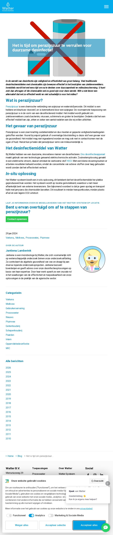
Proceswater (32, 237)
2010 (8, 438)
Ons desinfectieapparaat (92, 154)
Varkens (10, 237)
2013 (8, 425)
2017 (8, 407)
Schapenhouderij (14, 330)
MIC (8, 348)
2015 (8, 416)
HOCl (69, 161)
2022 (8, 385)
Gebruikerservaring (15, 308)
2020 (8, 394)
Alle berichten (14, 361)
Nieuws (9, 317)
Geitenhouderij (13, 326)
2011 (8, 434)
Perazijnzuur (12, 106)
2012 (8, 429)
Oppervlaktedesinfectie (17, 343)
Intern (8, 339)
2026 (8, 367)
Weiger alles (21, 525)
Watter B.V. (8, 6)
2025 (8, 372)
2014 (8, 420)
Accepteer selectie (55, 525)
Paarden (10, 335)
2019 (8, 398)
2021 (8, 389)
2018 (8, 403)
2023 (8, 381)
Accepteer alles (89, 525)
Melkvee (19, 237)
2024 (8, 376)
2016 (8, 412)
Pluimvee (44, 237)
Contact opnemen (17, 219)
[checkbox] (15, 515)
